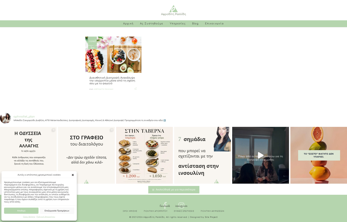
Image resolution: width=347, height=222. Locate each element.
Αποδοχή (21, 211)
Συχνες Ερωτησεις (184, 211)
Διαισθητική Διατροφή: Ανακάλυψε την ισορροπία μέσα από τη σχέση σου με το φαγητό (112, 80)
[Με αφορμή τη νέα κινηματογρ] (28, 155)
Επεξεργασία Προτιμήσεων (57, 211)
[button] (72, 175)
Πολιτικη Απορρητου (155, 211)
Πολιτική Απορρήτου (45, 217)
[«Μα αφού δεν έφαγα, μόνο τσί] (144, 155)
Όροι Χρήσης (29, 217)
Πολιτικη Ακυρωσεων (212, 211)
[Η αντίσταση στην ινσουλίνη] (202, 155)
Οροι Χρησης (130, 211)
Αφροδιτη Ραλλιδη (103, 89)
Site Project (211, 217)
